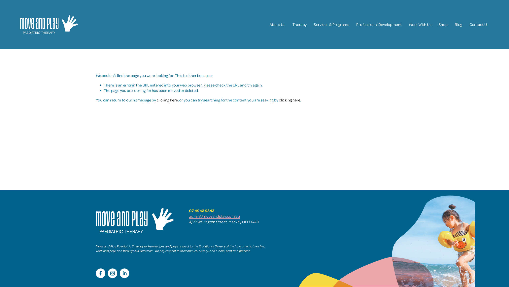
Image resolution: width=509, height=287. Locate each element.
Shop (443, 24)
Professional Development (379, 24)
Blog (458, 24)
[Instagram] (112, 273)
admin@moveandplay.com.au (214, 216)
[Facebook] (100, 273)
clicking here (167, 99)
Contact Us (479, 24)
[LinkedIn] (124, 273)
